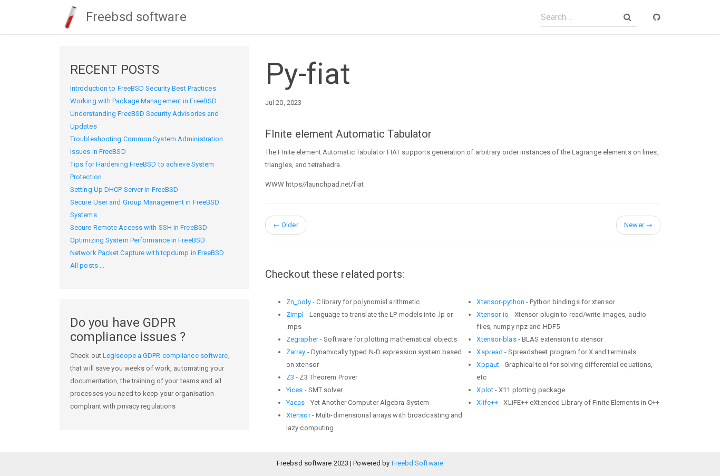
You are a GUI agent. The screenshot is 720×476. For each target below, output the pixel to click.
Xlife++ (487, 402)
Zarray (296, 352)
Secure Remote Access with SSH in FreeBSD (138, 227)
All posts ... (87, 265)
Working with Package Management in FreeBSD (143, 101)
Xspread (489, 352)
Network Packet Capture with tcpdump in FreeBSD (147, 253)
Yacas (295, 402)
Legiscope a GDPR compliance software (165, 356)
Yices (294, 390)
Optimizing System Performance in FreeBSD (137, 240)
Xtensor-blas (496, 339)
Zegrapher (302, 339)
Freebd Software (418, 463)
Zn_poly (298, 302)
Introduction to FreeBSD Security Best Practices (143, 88)
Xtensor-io (492, 314)
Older (285, 225)
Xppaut (487, 364)
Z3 (290, 377)
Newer (638, 225)
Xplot (484, 390)
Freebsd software (135, 16)
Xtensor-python (500, 302)
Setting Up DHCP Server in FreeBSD (124, 189)
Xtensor (298, 415)
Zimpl (295, 314)
